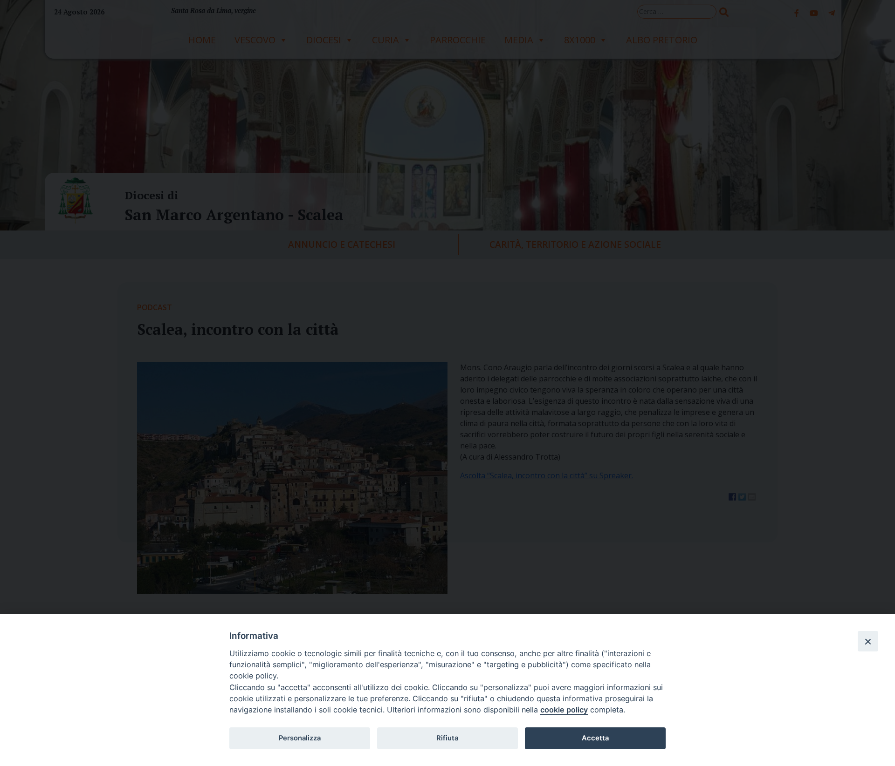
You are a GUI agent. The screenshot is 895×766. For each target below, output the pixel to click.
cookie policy (564, 709)
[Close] (868, 641)
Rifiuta (447, 738)
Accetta (595, 738)
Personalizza (300, 738)
